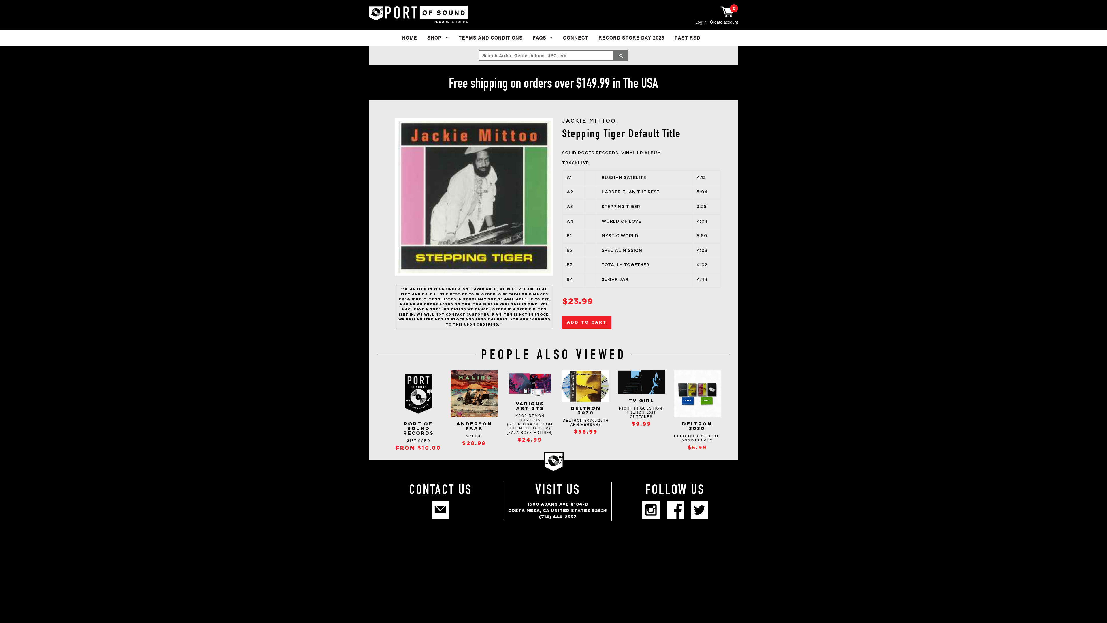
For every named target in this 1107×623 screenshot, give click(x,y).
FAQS (540, 37)
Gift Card (418, 440)
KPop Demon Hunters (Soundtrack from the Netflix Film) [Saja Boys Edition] (530, 424)
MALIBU (474, 435)
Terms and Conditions (491, 37)
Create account (724, 22)
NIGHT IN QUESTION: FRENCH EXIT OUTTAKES (641, 412)
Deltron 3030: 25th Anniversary (586, 422)
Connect (575, 37)
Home (409, 37)
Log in (701, 22)
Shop (435, 37)
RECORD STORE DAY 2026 (631, 37)
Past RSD (688, 37)
